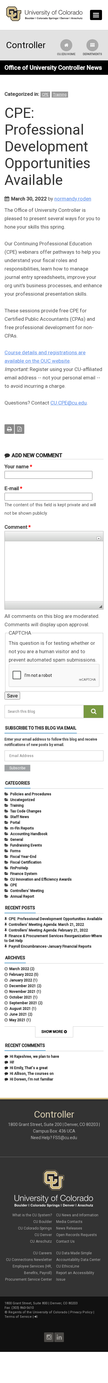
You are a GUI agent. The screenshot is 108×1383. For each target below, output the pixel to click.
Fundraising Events (26, 845)
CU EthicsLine (67, 1266)
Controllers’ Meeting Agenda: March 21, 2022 (46, 924)
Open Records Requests (76, 1235)
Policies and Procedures (30, 794)
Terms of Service (18, 1317)
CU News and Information (77, 1215)
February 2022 (21, 974)
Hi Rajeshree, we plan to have (34, 1056)
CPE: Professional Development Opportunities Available (55, 919)
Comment (17, 527)
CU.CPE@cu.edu (68, 403)
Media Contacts (69, 1222)
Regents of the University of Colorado (38, 1312)
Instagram (49, 1337)
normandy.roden (72, 199)
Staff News (19, 817)
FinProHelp (19, 868)
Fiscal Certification (25, 862)
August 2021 (20, 1009)
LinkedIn (59, 1337)
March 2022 (19, 969)
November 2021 (22, 992)
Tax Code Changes (25, 811)
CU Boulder (42, 1222)
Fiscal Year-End (23, 857)
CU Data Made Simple (74, 1253)
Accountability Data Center (78, 1260)
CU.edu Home (66, 54)
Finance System (23, 874)
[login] (35, 1317)
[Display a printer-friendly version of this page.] (9, 429)
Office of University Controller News (53, 67)
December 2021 (22, 986)
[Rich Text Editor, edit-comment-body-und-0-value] (54, 571)
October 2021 (20, 997)
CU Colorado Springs (35, 1228)
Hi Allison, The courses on (32, 1074)
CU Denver (43, 1235)
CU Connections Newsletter (29, 1260)
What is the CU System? (32, 1215)
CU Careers (42, 1253)
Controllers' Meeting (27, 891)
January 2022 (20, 980)
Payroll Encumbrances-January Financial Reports (50, 946)
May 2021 (17, 1020)
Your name (18, 466)
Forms (15, 851)
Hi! (12, 1062)
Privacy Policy (81, 1312)
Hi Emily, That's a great (29, 1068)
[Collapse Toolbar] (99, 538)
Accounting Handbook (28, 834)
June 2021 (18, 1014)
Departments (92, 54)
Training (60, 94)
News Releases (69, 1228)
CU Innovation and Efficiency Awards (41, 879)
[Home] (44, 20)
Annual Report (22, 896)
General (16, 840)
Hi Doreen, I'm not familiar (31, 1079)
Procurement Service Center (28, 1279)
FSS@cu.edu (65, 1137)
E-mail (13, 488)
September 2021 (23, 1003)
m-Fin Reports (22, 828)
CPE (45, 94)
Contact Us (65, 1241)
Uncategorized (22, 800)
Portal (15, 822)
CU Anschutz (41, 1241)
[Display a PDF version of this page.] (19, 429)
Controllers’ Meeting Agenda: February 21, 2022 (48, 930)
